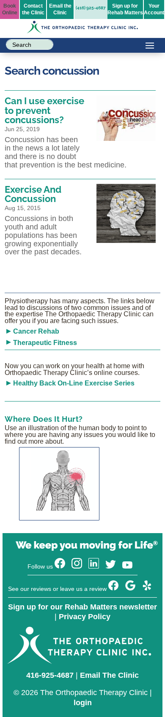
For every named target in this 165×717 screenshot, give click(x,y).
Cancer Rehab (36, 331)
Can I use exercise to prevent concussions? (44, 110)
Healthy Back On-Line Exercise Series (74, 383)
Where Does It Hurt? (44, 419)
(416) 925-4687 (91, 7)
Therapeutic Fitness (45, 342)
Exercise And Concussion (33, 194)
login (83, 702)
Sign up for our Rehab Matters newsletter (82, 607)
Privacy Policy (84, 616)
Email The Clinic (109, 675)
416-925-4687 (50, 675)
